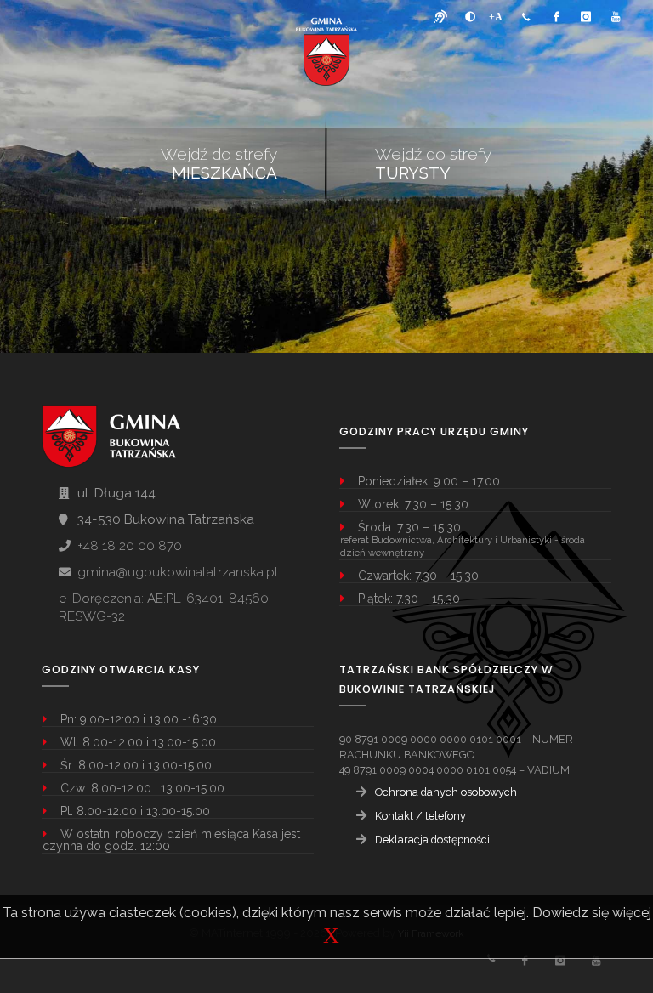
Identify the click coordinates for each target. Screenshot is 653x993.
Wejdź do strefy (219, 163)
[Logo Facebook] (556, 17)
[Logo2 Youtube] (595, 960)
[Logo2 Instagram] (560, 960)
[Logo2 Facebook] (524, 960)
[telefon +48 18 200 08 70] (526, 17)
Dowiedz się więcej (591, 913)
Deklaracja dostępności (432, 839)
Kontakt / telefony (420, 815)
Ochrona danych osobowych (446, 792)
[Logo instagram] (586, 17)
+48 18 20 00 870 (129, 545)
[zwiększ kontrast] (470, 17)
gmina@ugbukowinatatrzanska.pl (177, 572)
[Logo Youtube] (615, 17)
